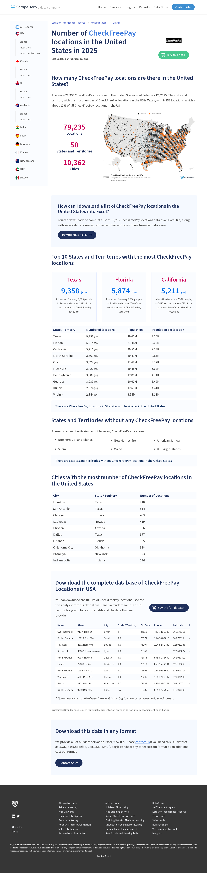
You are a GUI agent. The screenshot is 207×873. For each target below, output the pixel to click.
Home (102, 7)
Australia (25, 105)
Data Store (160, 7)
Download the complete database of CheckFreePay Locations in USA (117, 585)
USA (22, 33)
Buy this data (176, 55)
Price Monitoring (68, 807)
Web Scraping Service (117, 811)
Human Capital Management (121, 829)
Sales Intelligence (68, 829)
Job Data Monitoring (117, 807)
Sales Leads (158, 820)
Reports (144, 7)
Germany (25, 144)
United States (98, 22)
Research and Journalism (72, 833)
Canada (24, 61)
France (24, 152)
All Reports (26, 26)
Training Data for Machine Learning (125, 820)
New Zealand (27, 160)
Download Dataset (77, 235)
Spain (23, 135)
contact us (142, 742)
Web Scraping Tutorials (165, 829)
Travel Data (158, 816)
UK (21, 83)
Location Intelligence (70, 816)
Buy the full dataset (171, 608)
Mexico (24, 177)
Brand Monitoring (68, 820)
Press (15, 831)
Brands (23, 41)
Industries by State (30, 53)
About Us (17, 827)
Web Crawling (66, 811)
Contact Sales (183, 7)
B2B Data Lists (160, 824)
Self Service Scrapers (163, 807)
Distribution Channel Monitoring (123, 824)
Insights (130, 7)
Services (115, 7)
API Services (112, 803)
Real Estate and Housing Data (121, 833)
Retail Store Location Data (120, 816)
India (23, 127)
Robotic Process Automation (75, 824)
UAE (22, 169)
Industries (25, 47)
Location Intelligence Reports (68, 22)
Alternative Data (68, 803)
